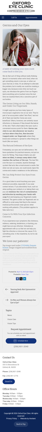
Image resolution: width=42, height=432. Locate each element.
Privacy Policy (11, 419)
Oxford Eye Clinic (24, 413)
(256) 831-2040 (15, 372)
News (9, 315)
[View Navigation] (3, 17)
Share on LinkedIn (24, 278)
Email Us (8, 381)
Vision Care (11, 319)
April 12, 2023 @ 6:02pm (25, 272)
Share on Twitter (21, 278)
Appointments (31, 18)
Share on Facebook (17, 278)
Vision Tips (25, 274)
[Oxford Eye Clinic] (21, 7)
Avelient (32, 419)
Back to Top (21, 424)
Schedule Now (22, 341)
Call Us (14, 18)
